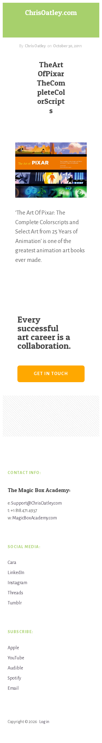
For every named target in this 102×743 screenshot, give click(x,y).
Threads (15, 592)
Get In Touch (51, 373)
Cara (12, 562)
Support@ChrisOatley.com (36, 503)
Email (13, 688)
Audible (15, 668)
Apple (13, 647)
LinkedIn (16, 572)
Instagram (17, 582)
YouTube (16, 658)
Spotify (14, 678)
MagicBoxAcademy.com (34, 518)
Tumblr (15, 603)
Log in (44, 721)
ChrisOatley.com (51, 12)
